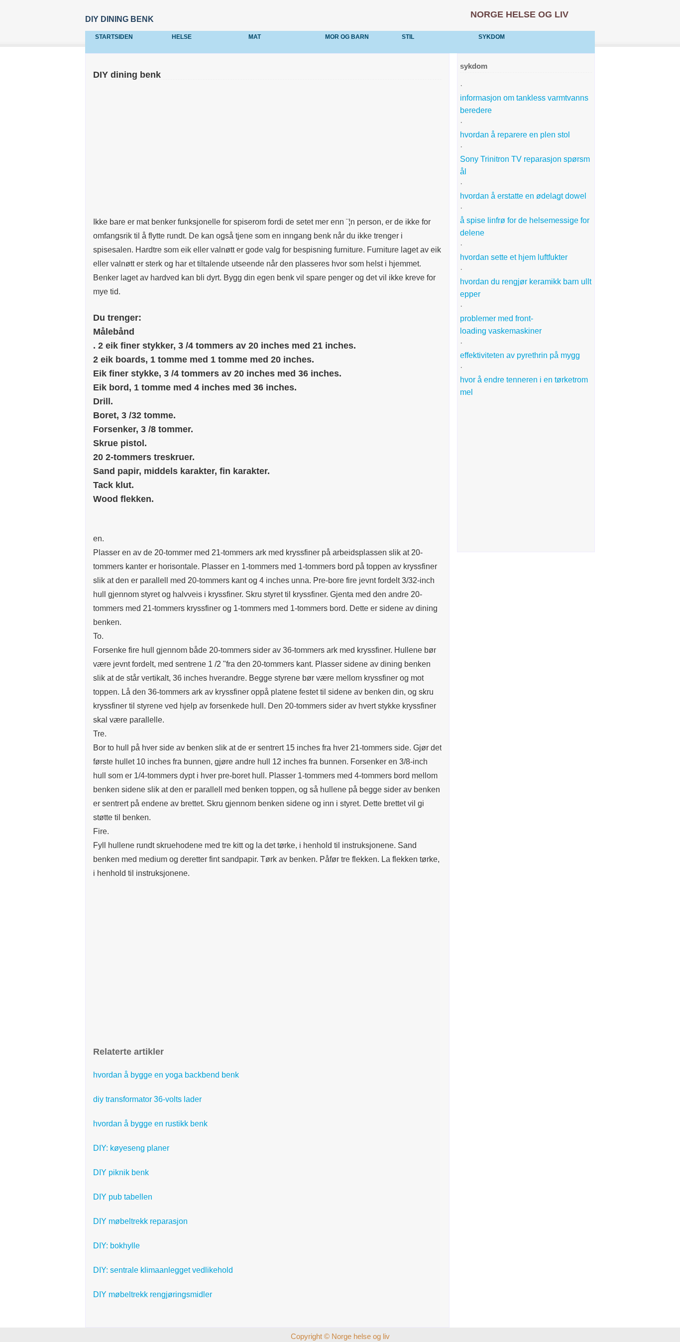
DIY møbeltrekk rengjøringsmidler (152, 1294)
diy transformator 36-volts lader (147, 1099)
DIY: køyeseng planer (131, 1148)
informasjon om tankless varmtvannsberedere (524, 104)
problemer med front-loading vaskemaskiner (501, 324)
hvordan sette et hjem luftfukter (513, 257)
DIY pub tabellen (122, 1197)
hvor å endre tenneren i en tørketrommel (524, 385)
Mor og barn (347, 36)
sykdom (491, 36)
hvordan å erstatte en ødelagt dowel (523, 196)
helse (182, 36)
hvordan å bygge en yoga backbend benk (166, 1075)
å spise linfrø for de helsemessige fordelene (524, 226)
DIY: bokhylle (116, 1245)
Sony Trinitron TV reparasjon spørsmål (525, 165)
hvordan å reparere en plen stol (515, 134)
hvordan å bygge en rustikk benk (150, 1123)
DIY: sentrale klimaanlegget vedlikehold (163, 1270)
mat (254, 36)
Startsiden (114, 36)
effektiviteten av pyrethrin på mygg (520, 355)
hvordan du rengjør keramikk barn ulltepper (525, 287)
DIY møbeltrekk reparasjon (140, 1221)
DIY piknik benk (121, 1172)
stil (408, 36)
